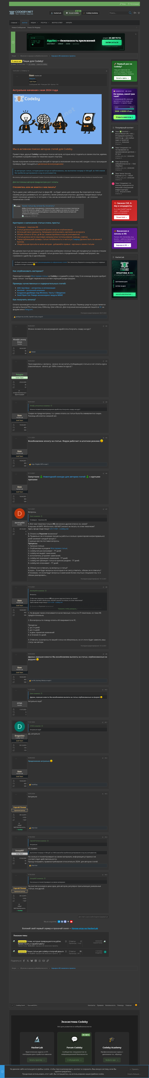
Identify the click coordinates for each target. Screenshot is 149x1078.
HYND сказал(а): (35, 726)
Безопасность (110, 1005)
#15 (106, 875)
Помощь (120, 1005)
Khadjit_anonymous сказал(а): (40, 406)
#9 (106, 654)
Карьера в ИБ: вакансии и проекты (47, 946)
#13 (106, 794)
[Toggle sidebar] (137, 27)
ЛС (100, 307)
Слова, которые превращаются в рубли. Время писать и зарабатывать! (39, 942)
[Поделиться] (106, 71)
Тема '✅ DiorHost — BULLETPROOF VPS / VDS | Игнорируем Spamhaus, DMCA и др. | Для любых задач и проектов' (124, 135)
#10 (106, 690)
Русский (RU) (32, 1005)
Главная (129, 1005)
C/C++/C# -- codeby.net (59, 529)
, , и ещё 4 (41, 680)
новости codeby (42, 64)
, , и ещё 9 (29, 317)
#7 (106, 509)
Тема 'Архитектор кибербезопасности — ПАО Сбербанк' (125, 164)
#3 (106, 361)
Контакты (91, 1005)
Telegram (32, 79)
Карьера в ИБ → (122, 245)
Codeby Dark (20, 1005)
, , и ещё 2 (39, 464)
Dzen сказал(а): (35, 516)
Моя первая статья (39, 276)
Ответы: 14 (25, 71)
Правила (100, 1005)
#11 (106, 722)
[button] (18, 22)
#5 (106, 438)
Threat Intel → (121, 217)
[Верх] (133, 1005)
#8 (106, 587)
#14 (106, 837)
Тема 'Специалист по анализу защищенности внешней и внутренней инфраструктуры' (124, 186)
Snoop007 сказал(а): (36, 878)
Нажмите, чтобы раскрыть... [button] (67, 609)
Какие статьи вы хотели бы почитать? (38, 206)
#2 (106, 326)
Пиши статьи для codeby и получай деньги (45, 951)
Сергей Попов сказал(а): (38, 841)
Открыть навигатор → (124, 117)
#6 (106, 473)
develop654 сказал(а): (37, 591)
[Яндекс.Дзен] (68, 921)
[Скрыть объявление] (135, 34)
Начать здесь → (122, 78)
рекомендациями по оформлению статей (52, 262)
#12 (106, 758)
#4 (106, 402)
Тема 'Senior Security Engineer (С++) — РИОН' (124, 174)
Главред (76, 239)
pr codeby (32, 64)
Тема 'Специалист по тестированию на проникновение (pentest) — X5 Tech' (125, 151)
